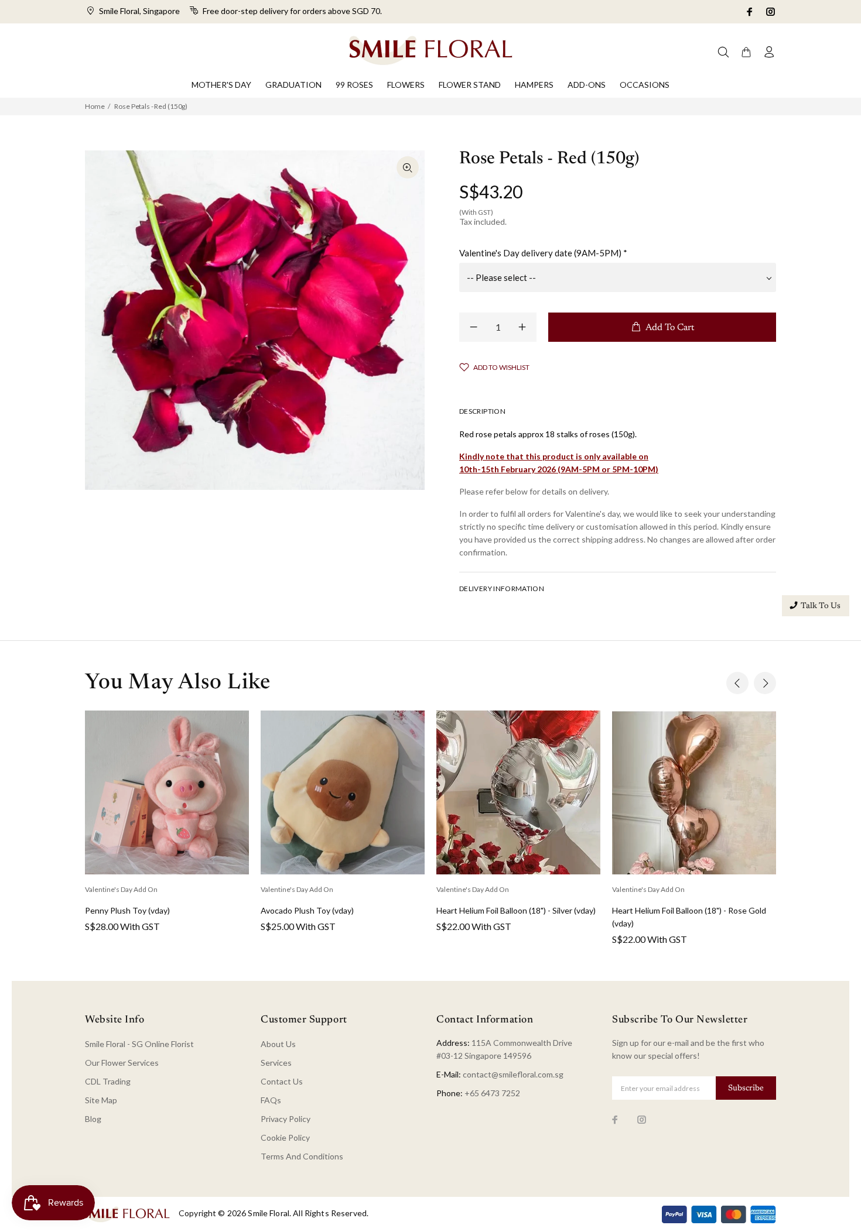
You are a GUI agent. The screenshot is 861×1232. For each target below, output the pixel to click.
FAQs (271, 1100)
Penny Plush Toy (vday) (127, 910)
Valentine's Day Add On (121, 889)
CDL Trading (108, 1081)
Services (276, 1063)
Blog (93, 1119)
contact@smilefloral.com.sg (513, 1074)
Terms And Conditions (302, 1156)
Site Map (101, 1100)
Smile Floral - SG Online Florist (139, 1044)
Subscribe (746, 1089)
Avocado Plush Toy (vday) (307, 910)
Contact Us (282, 1081)
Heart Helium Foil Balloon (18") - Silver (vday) (516, 910)
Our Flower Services (122, 1063)
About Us (278, 1044)
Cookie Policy (285, 1137)
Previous (737, 683)
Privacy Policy (285, 1119)
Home (94, 106)
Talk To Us (820, 606)
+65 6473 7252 (492, 1093)
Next (765, 683)
